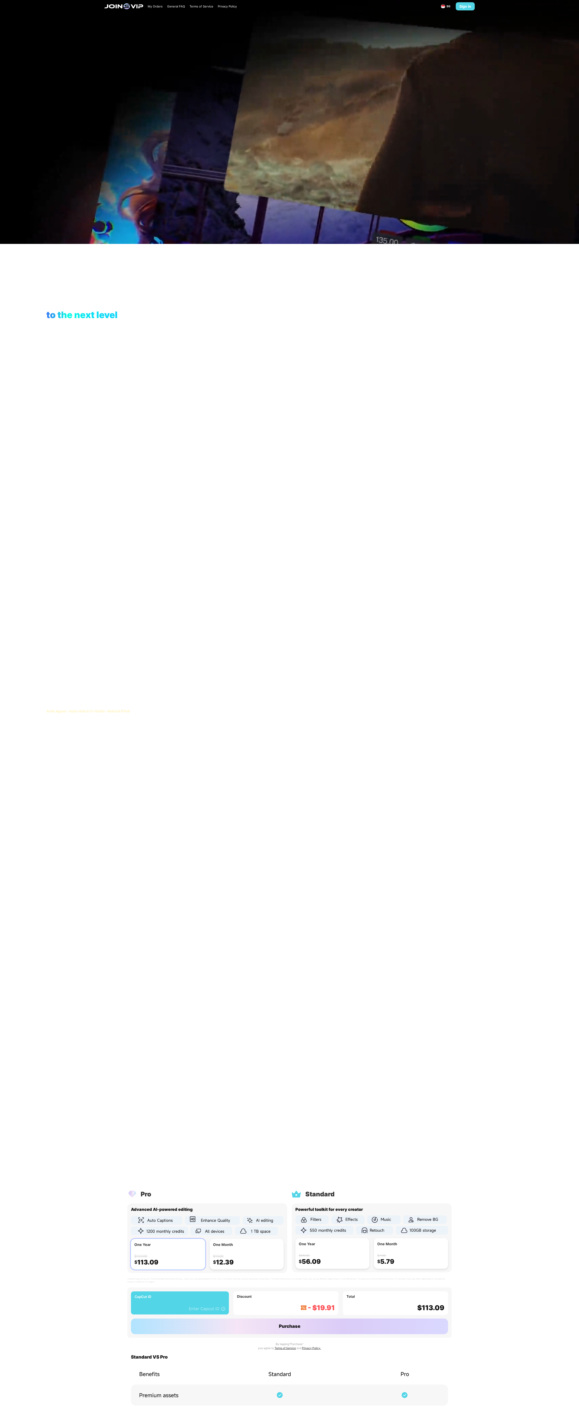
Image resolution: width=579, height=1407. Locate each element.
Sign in (465, 6)
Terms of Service (285, 1348)
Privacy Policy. (311, 1348)
